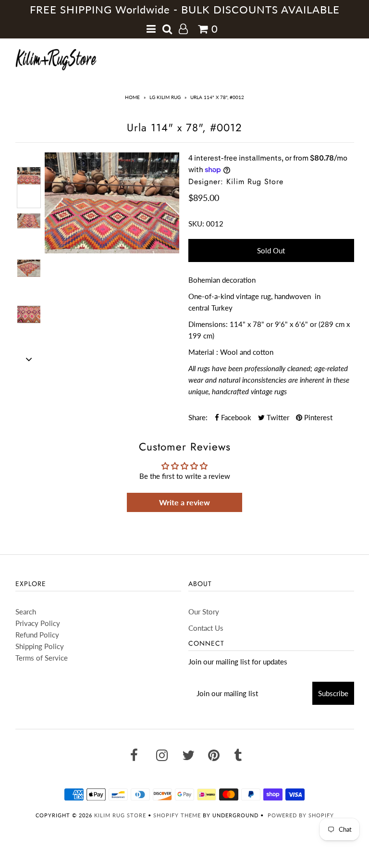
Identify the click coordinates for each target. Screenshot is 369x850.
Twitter (277, 417)
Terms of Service (41, 657)
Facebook (235, 417)
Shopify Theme (177, 815)
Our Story (203, 611)
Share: (198, 417)
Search (25, 611)
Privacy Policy (37, 623)
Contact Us (205, 628)
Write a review (184, 502)
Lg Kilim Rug (165, 97)
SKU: (196, 223)
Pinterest (317, 417)
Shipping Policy (39, 646)
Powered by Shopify (301, 815)
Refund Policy (37, 634)
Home (132, 97)
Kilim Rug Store (120, 815)
